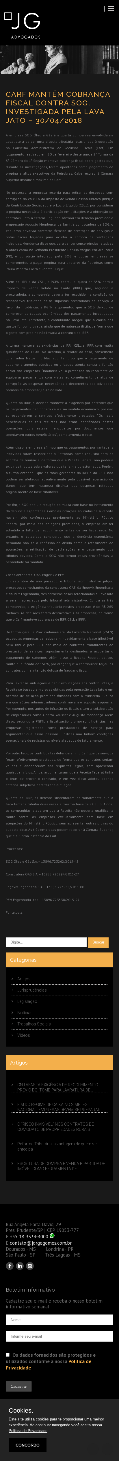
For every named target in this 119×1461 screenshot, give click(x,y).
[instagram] (30, 1266)
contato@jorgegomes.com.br (41, 1243)
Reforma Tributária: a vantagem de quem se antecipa (56, 1146)
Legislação (27, 1001)
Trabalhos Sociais (34, 1024)
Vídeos (23, 1035)
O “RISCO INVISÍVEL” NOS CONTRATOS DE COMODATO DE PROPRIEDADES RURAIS (55, 1127)
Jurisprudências (32, 990)
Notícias (25, 1012)
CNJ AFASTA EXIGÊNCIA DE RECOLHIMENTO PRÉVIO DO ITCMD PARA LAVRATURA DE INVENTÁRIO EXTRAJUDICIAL (57, 1088)
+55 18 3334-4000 (29, 1236)
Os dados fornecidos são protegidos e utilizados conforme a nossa (51, 1361)
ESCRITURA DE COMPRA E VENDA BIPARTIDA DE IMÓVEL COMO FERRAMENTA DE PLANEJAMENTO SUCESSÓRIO (61, 1166)
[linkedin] (20, 1266)
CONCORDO (28, 1445)
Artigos (24, 979)
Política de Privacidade (28, 1431)
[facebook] (10, 1266)
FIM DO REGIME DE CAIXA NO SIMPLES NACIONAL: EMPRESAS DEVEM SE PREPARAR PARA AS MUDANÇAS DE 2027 (59, 1107)
